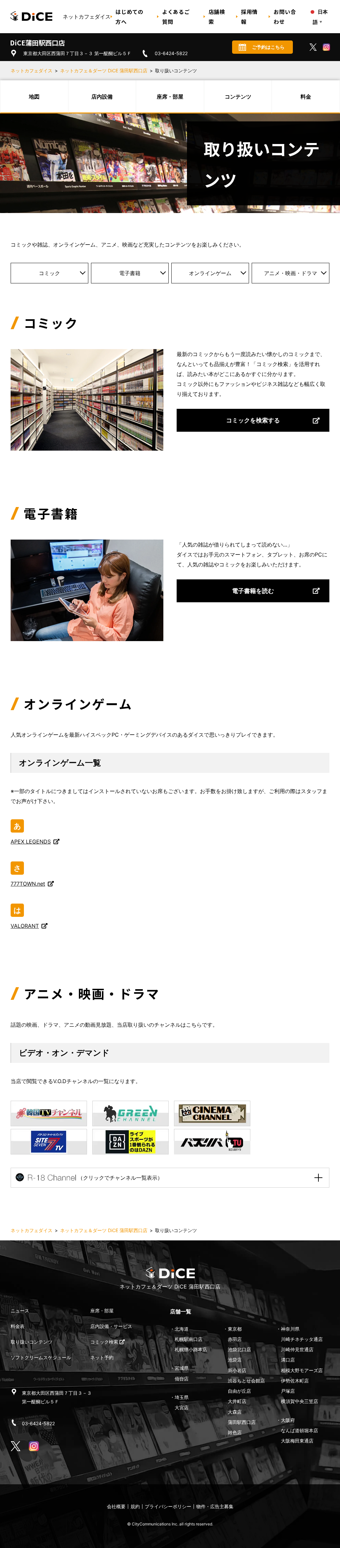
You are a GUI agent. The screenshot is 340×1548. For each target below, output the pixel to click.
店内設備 (102, 96)
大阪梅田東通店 (297, 1440)
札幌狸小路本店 (191, 1349)
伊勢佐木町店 (295, 1380)
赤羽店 (235, 1339)
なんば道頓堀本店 (299, 1430)
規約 (135, 1506)
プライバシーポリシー (168, 1506)
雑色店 (235, 1432)
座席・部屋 (170, 96)
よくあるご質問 (176, 17)
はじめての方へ (129, 17)
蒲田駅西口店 (242, 1422)
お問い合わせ (285, 17)
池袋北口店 (239, 1349)
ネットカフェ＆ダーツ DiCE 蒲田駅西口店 (103, 70)
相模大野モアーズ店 (302, 1370)
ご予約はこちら (268, 47)
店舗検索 (217, 17)
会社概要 (116, 1506)
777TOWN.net (28, 883)
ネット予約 (102, 1357)
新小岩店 (237, 1370)
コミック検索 (105, 1342)
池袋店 (235, 1360)
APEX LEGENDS (31, 841)
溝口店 (288, 1360)
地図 (34, 96)
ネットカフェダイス (31, 70)
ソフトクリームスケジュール (41, 1357)
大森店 (235, 1412)
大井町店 (237, 1401)
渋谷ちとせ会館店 (246, 1380)
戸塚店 (288, 1391)
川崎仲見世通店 (297, 1349)
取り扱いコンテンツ (31, 1342)
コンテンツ (238, 96)
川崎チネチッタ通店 (302, 1339)
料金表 (18, 1326)
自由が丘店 (239, 1391)
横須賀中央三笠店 (299, 1401)
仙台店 (182, 1378)
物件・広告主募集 (214, 1506)
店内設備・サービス (111, 1326)
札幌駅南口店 (189, 1339)
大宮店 (182, 1407)
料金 (305, 96)
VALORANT (25, 925)
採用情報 (249, 17)
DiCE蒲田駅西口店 (37, 42)
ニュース (20, 1310)
